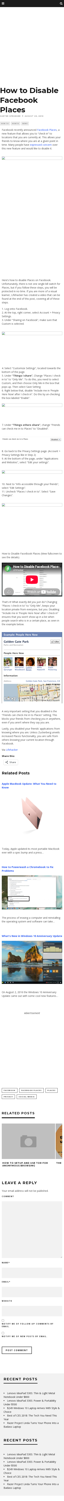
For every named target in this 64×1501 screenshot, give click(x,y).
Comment (8, 1196)
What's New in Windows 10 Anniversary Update (32, 936)
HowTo (15, 123)
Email (6, 1282)
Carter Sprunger (10, 116)
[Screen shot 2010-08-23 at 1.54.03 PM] (32, 668)
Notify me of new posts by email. (24, 1336)
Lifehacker (12, 749)
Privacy (8, 1097)
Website (7, 1301)
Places (51, 1090)
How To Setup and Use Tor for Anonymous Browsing (25, 1164)
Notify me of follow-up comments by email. (28, 1325)
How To (5, 123)
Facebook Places (47, 129)
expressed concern (41, 144)
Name (6, 1262)
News (25, 123)
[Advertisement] (32, 48)
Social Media (27, 1097)
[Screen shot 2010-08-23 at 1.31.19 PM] (32, 406)
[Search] (61, 3)
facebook (9, 1090)
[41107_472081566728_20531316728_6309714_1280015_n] (32, 214)
